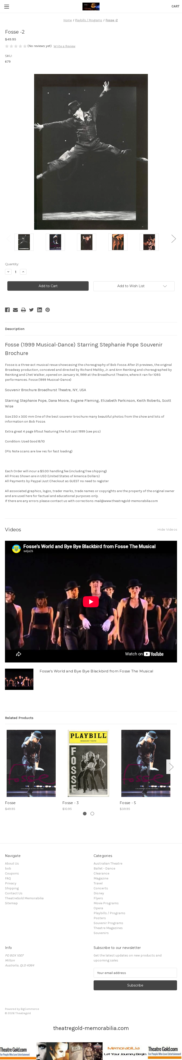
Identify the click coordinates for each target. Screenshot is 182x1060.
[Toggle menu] (6, 6)
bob (8, 868)
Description (14, 329)
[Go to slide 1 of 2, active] (84, 813)
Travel (98, 883)
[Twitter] (31, 310)
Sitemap (11, 903)
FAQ (8, 878)
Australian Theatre (108, 863)
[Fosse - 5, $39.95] (145, 763)
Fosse (10, 802)
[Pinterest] (47, 310)
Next (173, 238)
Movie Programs (106, 903)
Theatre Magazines (108, 928)
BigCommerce (30, 1009)
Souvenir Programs (108, 923)
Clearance (101, 873)
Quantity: (12, 264)
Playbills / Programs (109, 913)
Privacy (10, 883)
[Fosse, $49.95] (31, 763)
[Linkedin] (39, 310)
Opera (98, 908)
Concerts (101, 888)
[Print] (23, 310)
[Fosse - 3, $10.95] (88, 763)
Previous (8, 238)
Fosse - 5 (128, 802)
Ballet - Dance (104, 868)
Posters (100, 918)
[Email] (15, 310)
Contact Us (14, 893)
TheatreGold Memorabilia (24, 898)
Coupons (12, 873)
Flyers (98, 898)
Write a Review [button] (64, 46)
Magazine (101, 878)
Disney (99, 893)
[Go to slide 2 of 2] (92, 813)
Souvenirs (101, 933)
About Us (12, 863)
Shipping (12, 888)
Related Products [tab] (19, 718)
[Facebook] (7, 310)
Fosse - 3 (70, 802)
